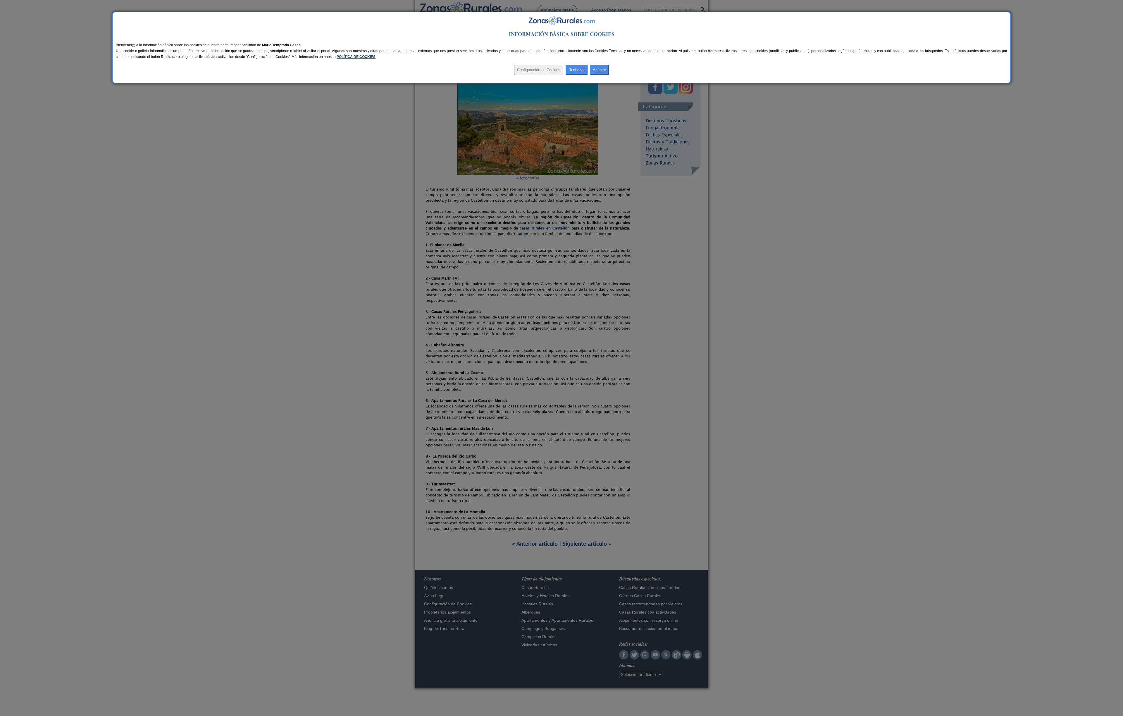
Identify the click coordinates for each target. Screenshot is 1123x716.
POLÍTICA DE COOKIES (356, 57)
